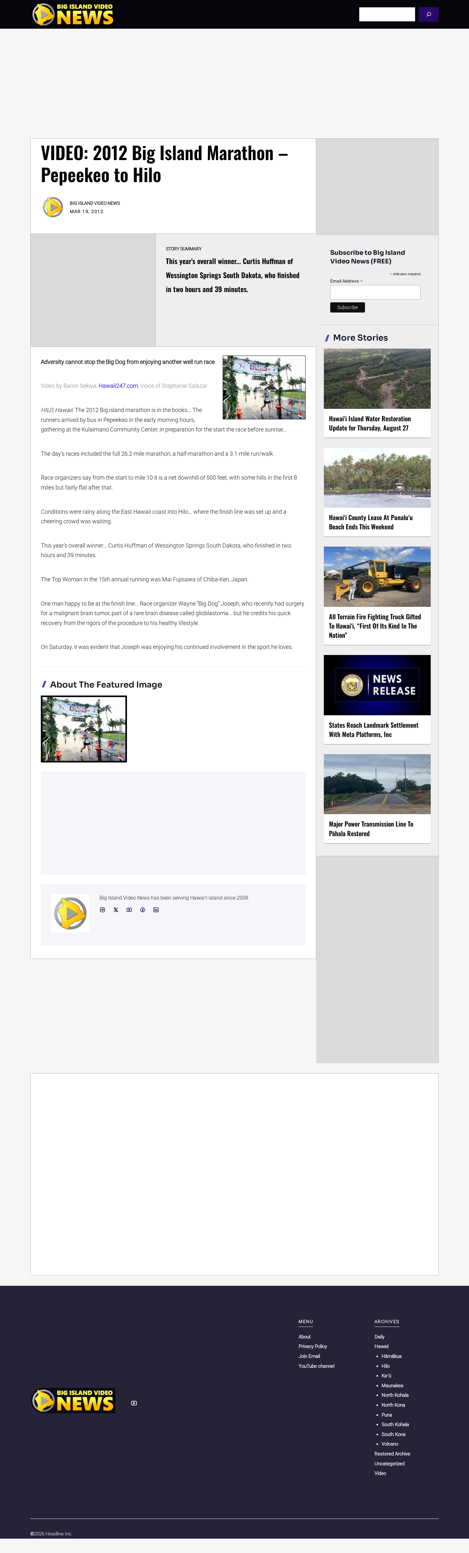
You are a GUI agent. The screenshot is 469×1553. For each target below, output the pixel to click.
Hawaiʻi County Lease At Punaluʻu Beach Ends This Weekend (371, 521)
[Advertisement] (234, 83)
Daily (379, 1337)
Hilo (386, 1366)
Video (380, 1473)
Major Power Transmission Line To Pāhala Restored (371, 828)
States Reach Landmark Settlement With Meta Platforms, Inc (374, 729)
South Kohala (395, 1424)
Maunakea (392, 1385)
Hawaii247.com (118, 385)
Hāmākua (392, 1356)
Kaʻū (386, 1376)
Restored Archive (392, 1454)
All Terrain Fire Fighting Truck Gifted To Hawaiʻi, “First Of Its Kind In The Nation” (375, 626)
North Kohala (395, 1395)
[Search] (429, 14)
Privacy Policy (313, 1346)
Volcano (390, 1444)
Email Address (346, 281)
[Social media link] (102, 910)
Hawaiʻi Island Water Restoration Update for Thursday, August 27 (370, 423)
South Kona (394, 1434)
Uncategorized (390, 1464)
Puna (387, 1415)
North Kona (393, 1405)
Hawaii (382, 1346)
